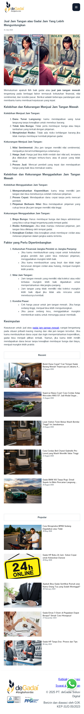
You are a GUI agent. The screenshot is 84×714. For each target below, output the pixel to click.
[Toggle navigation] (76, 7)
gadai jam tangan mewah (46, 327)
